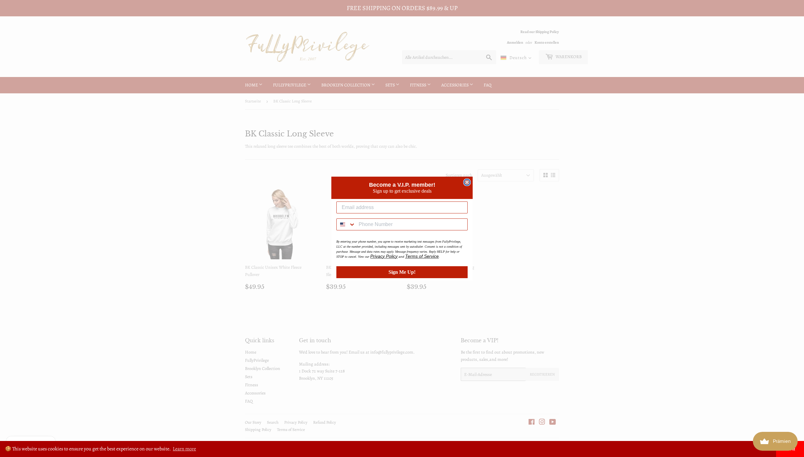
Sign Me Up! (402, 272)
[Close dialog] (467, 182)
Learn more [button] (184, 448)
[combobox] (346, 224)
